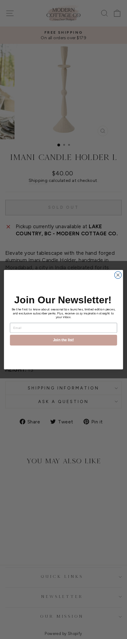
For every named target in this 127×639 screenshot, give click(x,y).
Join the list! (63, 340)
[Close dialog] (117, 275)
